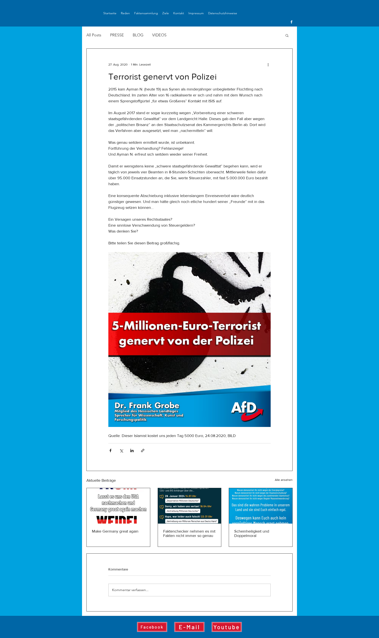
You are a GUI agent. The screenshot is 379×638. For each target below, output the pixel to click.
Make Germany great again (115, 531)
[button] (287, 35)
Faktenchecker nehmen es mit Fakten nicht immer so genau (189, 533)
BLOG (138, 35)
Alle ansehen (284, 480)
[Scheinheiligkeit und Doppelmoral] (260, 506)
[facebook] (291, 22)
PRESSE (117, 35)
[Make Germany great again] (118, 506)
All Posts (93, 35)
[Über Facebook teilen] (110, 450)
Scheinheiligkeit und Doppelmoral (251, 533)
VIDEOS (159, 35)
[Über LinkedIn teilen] (132, 450)
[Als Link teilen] (143, 450)
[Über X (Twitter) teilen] (121, 450)
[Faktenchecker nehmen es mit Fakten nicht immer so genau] (189, 506)
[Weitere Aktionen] (268, 64)
